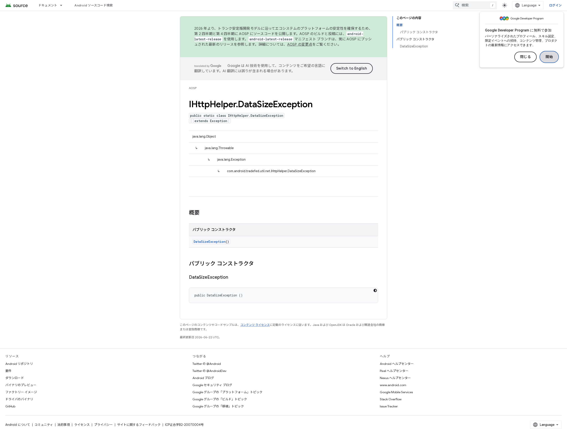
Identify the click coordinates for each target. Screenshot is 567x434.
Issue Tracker (389, 406)
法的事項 (63, 424)
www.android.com (393, 385)
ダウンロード (14, 378)
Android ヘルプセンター (397, 364)
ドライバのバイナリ (19, 399)
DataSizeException (209, 241)
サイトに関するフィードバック (139, 424)
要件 (8, 371)
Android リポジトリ (19, 364)
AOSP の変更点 (299, 44)
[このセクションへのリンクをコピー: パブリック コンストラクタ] (258, 264)
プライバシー (103, 424)
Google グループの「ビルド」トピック (219, 399)
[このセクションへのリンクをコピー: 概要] (204, 213)
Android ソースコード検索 (93, 5)
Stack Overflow (391, 399)
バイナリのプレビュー (20, 385)
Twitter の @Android (206, 364)
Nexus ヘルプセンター (395, 378)
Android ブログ (203, 378)
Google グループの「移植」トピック (218, 406)
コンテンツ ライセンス (255, 325)
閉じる (525, 57)
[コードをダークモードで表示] (375, 290)
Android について (17, 424)
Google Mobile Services (396, 392)
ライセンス (82, 424)
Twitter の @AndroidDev (209, 371)
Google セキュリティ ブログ (212, 385)
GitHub (10, 406)
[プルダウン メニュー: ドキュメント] (63, 5)
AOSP (192, 88)
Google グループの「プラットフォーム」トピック (227, 392)
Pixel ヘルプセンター (394, 371)
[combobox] (475, 5)
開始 (549, 57)
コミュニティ (44, 424)
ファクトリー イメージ (21, 392)
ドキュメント (47, 5)
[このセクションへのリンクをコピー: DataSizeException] (232, 277)
